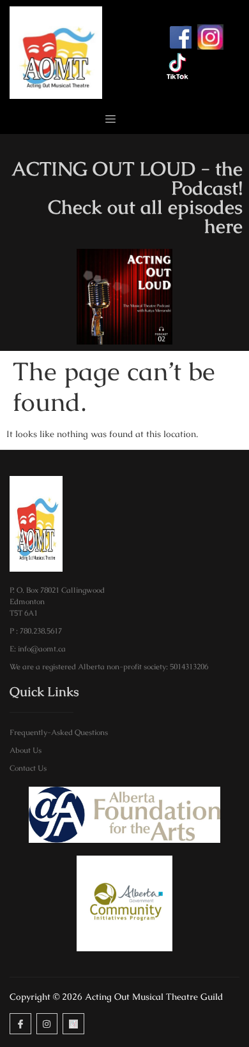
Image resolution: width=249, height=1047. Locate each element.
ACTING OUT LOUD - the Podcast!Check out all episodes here (127, 197)
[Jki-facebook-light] (20, 1024)
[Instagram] (47, 1024)
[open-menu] (106, 119)
